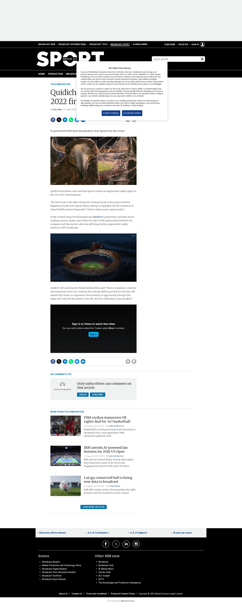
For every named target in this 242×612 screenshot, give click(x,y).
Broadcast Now (46, 44)
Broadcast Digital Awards (54, 569)
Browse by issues (182, 532)
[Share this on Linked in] (65, 119)
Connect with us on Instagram (136, 544)
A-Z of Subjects (138, 532)
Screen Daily (104, 572)
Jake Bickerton (116, 426)
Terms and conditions (96, 594)
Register (183, 44)
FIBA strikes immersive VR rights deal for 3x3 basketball (107, 420)
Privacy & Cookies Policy (123, 594)
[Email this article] (83, 361)
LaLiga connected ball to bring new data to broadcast (108, 480)
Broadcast (103, 562)
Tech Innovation (60, 84)
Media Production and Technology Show (61, 565)
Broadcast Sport (120, 44)
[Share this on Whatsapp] (71, 119)
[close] (136, 356)
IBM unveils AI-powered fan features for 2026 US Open (106, 450)
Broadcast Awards (51, 562)
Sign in (195, 44)
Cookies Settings (111, 113)
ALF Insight (104, 575)
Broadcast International (72, 44)
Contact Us (77, 594)
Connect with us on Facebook (106, 544)
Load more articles (93, 507)
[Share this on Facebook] (52, 119)
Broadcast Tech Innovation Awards (59, 572)
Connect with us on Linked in (126, 544)
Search (202, 59)
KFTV (101, 579)
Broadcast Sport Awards (54, 579)
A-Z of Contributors (98, 532)
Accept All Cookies (132, 113)
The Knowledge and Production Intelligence (119, 582)
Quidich (97, 216)
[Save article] (134, 361)
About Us (63, 594)
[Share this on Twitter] (58, 119)
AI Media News (140, 44)
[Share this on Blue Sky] (77, 361)
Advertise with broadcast (52, 532)
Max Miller (57, 109)
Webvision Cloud (127, 601)
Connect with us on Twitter (116, 544)
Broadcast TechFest (52, 575)
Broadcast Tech (98, 44)
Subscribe (169, 44)
